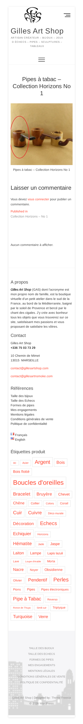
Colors (50, 503)
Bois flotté (21, 472)
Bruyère (44, 494)
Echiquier (22, 533)
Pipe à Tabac (27, 598)
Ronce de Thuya (22, 607)
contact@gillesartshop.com (29, 368)
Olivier (17, 580)
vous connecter (38, 199)
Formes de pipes (22, 405)
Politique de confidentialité (29, 423)
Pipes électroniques (55, 589)
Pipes (31, 589)
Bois (60, 462)
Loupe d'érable (33, 561)
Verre (43, 616)
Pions (17, 589)
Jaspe (55, 544)
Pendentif (37, 579)
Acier (25, 462)
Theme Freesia (61, 697)
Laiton (18, 553)
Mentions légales (22, 414)
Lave (16, 561)
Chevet (64, 494)
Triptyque (59, 607)
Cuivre (35, 512)
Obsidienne (53, 570)
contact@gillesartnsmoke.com (32, 376)
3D (14, 463)
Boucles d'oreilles (38, 482)
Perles (61, 580)
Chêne (19, 503)
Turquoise (22, 616)
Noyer (34, 570)
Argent (42, 462)
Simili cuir (41, 607)
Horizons (42, 534)
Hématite (22, 543)
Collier (35, 503)
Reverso (52, 599)
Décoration (23, 523)
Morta (51, 561)
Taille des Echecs (23, 400)
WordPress (47, 703)
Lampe (35, 553)
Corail (64, 503)
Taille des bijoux (22, 396)
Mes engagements (24, 410)
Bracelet (21, 493)
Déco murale (56, 513)
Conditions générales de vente (32, 419)
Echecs (48, 523)
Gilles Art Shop (37, 31)
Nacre (18, 569)
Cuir (17, 512)
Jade (41, 544)
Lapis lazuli (55, 553)
